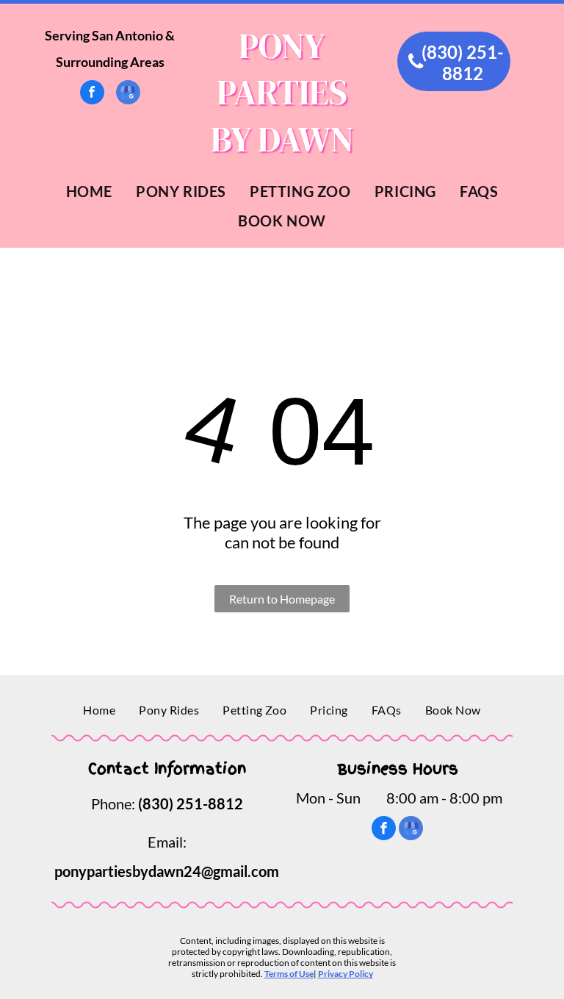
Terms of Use (289, 973)
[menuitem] (89, 191)
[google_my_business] (128, 94)
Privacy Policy (345, 973)
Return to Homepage (282, 599)
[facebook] (92, 94)
